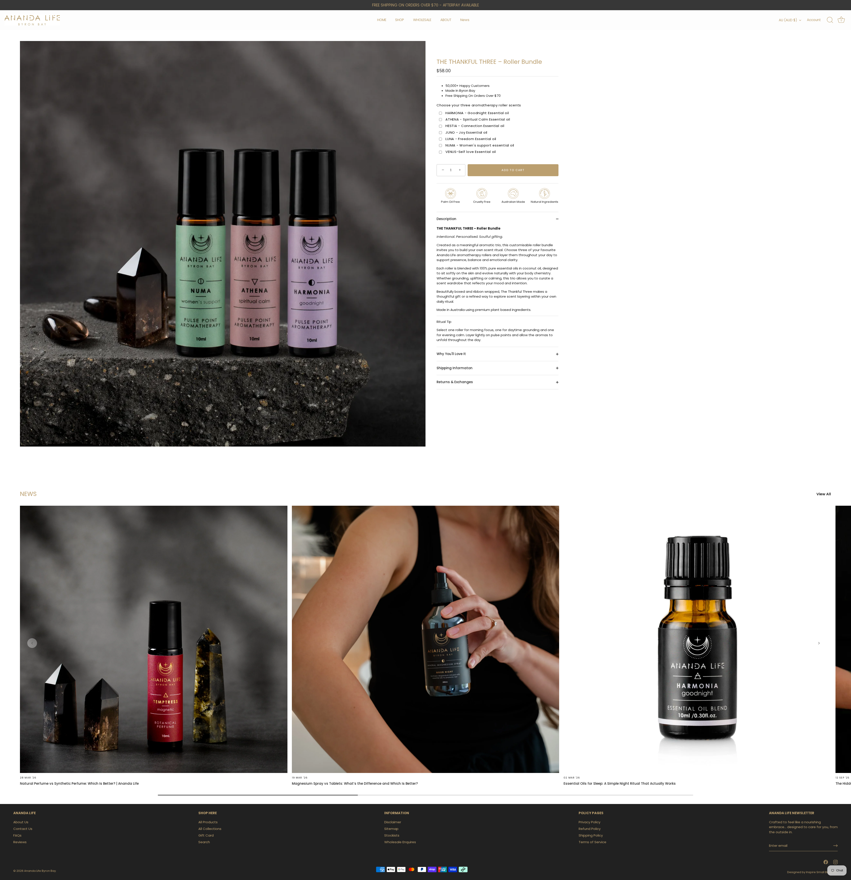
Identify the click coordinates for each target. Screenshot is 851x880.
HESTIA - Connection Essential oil (474, 126)
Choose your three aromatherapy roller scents (479, 105)
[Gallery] (223, 244)
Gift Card (206, 835)
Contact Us (22, 828)
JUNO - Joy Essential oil (466, 133)
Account (814, 20)
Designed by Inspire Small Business (812, 872)
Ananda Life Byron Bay (40, 871)
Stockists (391, 835)
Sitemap (391, 828)
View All (823, 494)
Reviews (20, 842)
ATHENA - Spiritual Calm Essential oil (477, 119)
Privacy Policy (589, 822)
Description (446, 219)
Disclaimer (392, 822)
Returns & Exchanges (455, 382)
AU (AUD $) (788, 20)
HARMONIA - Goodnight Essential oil (477, 113)
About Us (20, 822)
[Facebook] (826, 862)
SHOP (399, 20)
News (464, 20)
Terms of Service (592, 842)
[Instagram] (835, 862)
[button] (32, 643)
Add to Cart (513, 170)
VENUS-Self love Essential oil (470, 152)
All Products (208, 822)
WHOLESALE (422, 20)
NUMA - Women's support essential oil (479, 145)
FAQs (17, 835)
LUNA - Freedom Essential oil (470, 139)
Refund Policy (590, 828)
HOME (381, 20)
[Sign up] (835, 845)
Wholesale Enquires (400, 842)
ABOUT (445, 20)
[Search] (830, 20)
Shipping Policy (591, 835)
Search (204, 842)
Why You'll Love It (451, 354)
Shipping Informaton (454, 368)
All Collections (209, 828)
